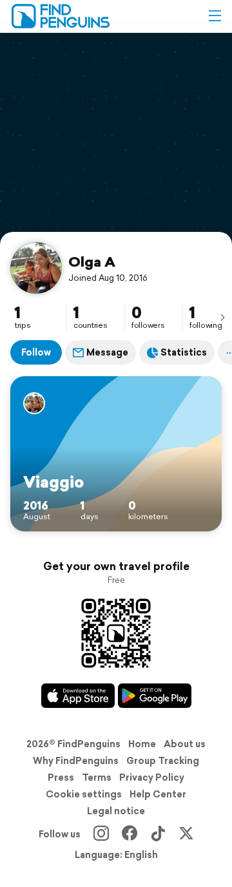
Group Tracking (162, 760)
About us (185, 744)
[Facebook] (129, 834)
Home (142, 744)
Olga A (91, 261)
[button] (214, 16)
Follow (36, 352)
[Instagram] (101, 834)
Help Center (158, 794)
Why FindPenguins (76, 760)
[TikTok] (158, 834)
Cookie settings (84, 794)
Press (61, 777)
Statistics (183, 352)
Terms (96, 777)
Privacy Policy (151, 777)
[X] (186, 834)
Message (107, 352)
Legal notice (116, 811)
